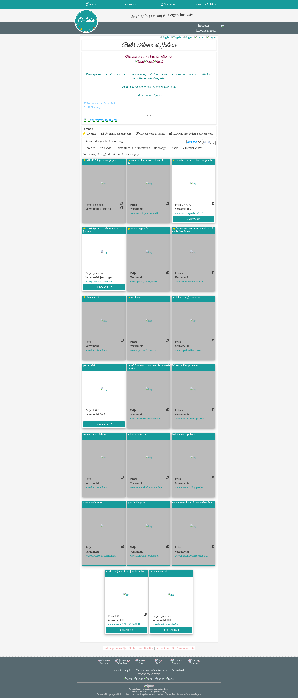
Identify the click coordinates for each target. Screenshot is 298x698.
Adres (140, 663)
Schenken (169, 4)
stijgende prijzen (110, 154)
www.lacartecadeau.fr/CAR (166, 624)
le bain (174, 148)
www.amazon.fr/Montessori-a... (145, 418)
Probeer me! (130, 4)
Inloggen (203, 25)
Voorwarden (142, 670)
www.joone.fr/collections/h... (100, 281)
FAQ (158, 663)
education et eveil (193, 148)
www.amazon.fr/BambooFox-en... (191, 555)
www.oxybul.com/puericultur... (101, 555)
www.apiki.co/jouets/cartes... (144, 281)
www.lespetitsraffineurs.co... (99, 350)
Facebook (194, 663)
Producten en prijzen (123, 670)
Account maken (206, 30)
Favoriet (90, 148)
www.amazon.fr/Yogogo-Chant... (190, 487)
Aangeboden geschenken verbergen (105, 141)
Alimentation (142, 148)
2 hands (105, 148)
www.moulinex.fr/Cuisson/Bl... (190, 281)
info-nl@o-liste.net (160, 670)
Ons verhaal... (178, 670)
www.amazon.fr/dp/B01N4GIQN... (124, 624)
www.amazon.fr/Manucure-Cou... (146, 487)
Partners (176, 663)
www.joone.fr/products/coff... (144, 213)
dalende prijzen (133, 154)
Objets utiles (123, 148)
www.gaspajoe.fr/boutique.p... (144, 555)
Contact (104, 663)
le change (160, 148)
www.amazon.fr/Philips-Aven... (190, 418)
